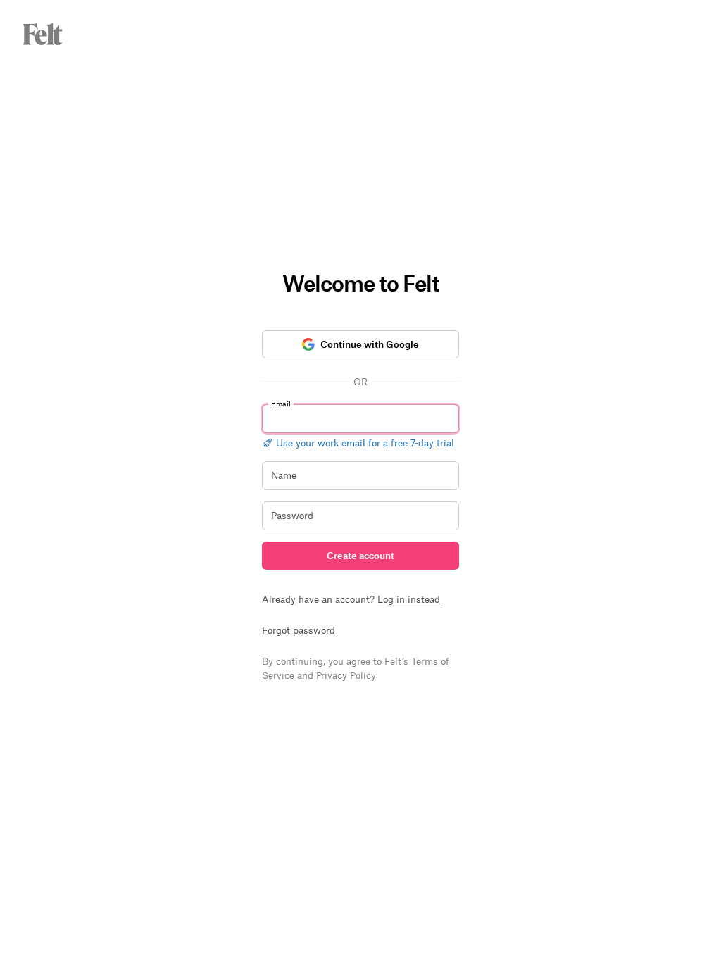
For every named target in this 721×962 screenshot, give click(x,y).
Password (292, 515)
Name (283, 475)
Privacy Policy (346, 675)
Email (281, 403)
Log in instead (408, 599)
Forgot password (298, 630)
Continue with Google (369, 344)
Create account (360, 555)
